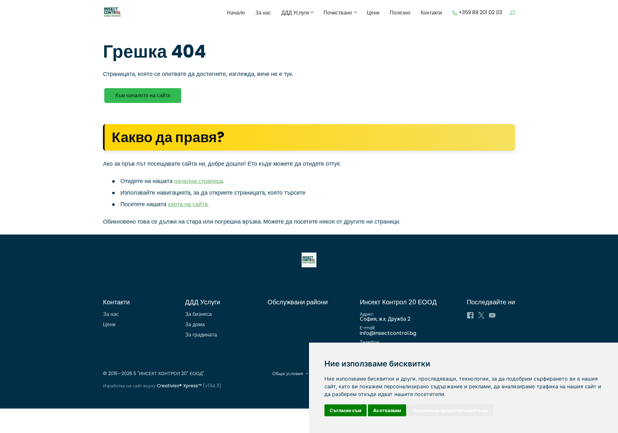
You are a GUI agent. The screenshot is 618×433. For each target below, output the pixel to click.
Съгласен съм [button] (345, 410)
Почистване (337, 12)
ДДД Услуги (295, 12)
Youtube (492, 315)
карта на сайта (188, 204)
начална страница (198, 181)
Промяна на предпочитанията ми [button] (450, 410)
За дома (195, 324)
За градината (201, 334)
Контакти (431, 12)
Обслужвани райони (297, 302)
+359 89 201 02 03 (480, 12)
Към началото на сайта (142, 95)
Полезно (400, 12)
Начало (236, 12)
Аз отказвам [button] (387, 410)
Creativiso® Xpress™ (179, 385)
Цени (373, 12)
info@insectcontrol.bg (388, 333)
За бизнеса (198, 314)
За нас (263, 12)
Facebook (470, 315)
